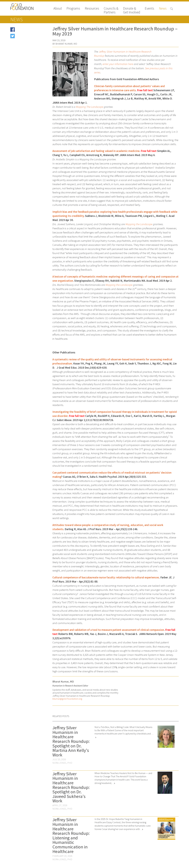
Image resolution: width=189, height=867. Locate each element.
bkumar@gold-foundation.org (67, 698)
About (57, 8)
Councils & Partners (111, 10)
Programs (73, 8)
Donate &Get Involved (131, 10)
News (163, 8)
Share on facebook (25, 30)
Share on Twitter (24, 37)
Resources (92, 8)
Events (149, 8)
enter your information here (118, 64)
